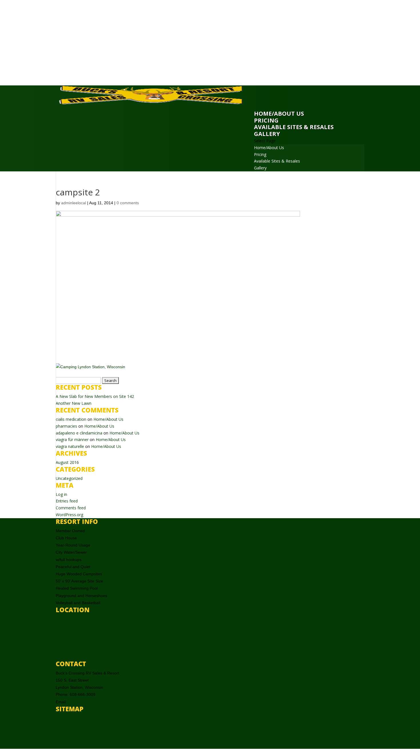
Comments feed (71, 507)
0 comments (128, 203)
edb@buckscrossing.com (90, 702)
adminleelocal (73, 203)
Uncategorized (69, 478)
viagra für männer (72, 439)
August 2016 (67, 462)
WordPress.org (69, 514)
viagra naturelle (70, 446)
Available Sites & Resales (294, 127)
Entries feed (67, 501)
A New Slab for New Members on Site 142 (95, 396)
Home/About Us (279, 113)
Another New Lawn (73, 403)
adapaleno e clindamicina (79, 433)
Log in (61, 494)
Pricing (266, 120)
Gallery (267, 134)
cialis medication (71, 419)
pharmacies (66, 426)
